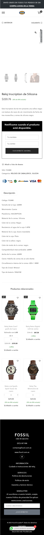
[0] (39, 12)
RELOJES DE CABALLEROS (21, 173)
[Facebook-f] (22, 457)
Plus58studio (27, 532)
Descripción (9, 192)
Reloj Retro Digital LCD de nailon (33, 327)
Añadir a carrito (12, 350)
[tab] (22, 193)
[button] (12, 164)
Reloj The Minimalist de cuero (33, 388)
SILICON (35, 173)
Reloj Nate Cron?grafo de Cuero (10, 327)
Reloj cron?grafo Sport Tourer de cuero (11, 388)
